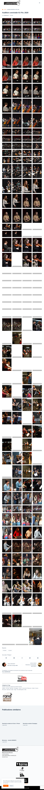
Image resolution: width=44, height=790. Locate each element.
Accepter (5, 785)
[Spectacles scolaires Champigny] (32, 716)
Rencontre (4, 689)
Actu (12, 15)
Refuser (11, 785)
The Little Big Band (20, 689)
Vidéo (25, 689)
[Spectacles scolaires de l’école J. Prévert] (11, 716)
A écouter (7, 688)
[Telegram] (22, 658)
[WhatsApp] (30, 658)
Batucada (11, 688)
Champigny (16, 688)
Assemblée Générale (18, 686)
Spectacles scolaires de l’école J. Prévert (11, 723)
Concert (20, 688)
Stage (15, 689)
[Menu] (39, 2)
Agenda (12, 686)
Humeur (36, 688)
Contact (26, 783)
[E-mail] (38, 658)
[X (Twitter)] (14, 658)
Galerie (10, 650)
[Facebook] (6, 658)
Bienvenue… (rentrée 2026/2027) (9, 740)
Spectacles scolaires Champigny (30, 723)
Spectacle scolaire (10, 689)
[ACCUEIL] (2, 9)
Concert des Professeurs (27, 688)
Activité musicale (5, 686)
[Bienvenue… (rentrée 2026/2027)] (11, 733)
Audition (4, 650)
